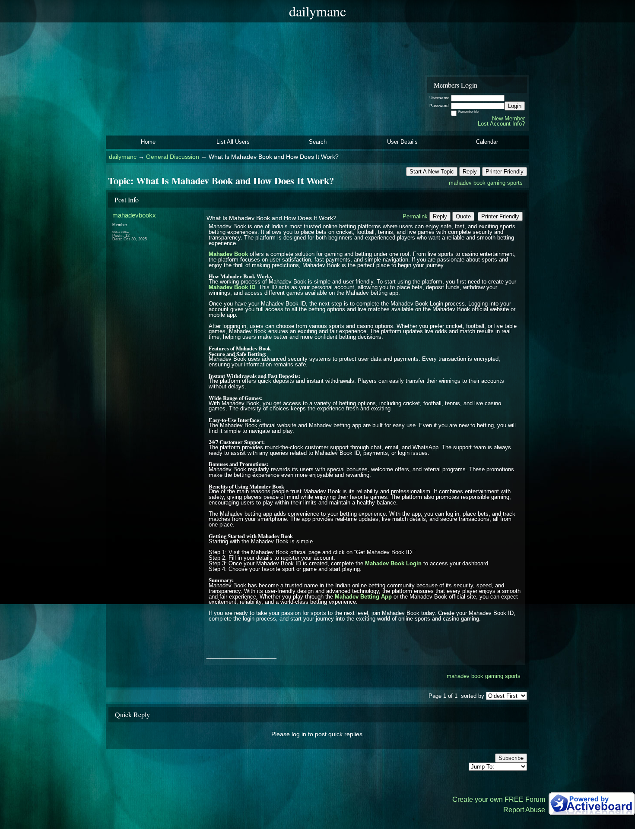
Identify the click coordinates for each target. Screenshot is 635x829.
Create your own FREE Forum (498, 799)
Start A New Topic (432, 171)
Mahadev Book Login (393, 563)
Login (514, 106)
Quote (463, 216)
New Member (508, 118)
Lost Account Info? (501, 123)
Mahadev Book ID (232, 287)
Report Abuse (524, 809)
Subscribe (511, 758)
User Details (402, 142)
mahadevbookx (134, 215)
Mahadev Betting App (363, 596)
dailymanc (123, 157)
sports (515, 183)
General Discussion (172, 157)
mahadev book (467, 183)
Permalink (415, 216)
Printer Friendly (505, 171)
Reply (470, 171)
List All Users (233, 142)
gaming (496, 183)
